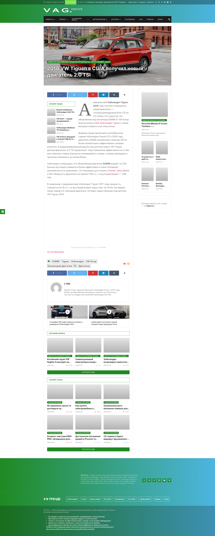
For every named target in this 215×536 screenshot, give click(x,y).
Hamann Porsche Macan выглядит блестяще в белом (147, 185)
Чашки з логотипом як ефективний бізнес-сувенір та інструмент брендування (79, 521)
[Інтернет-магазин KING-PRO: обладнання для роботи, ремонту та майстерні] (60, 422)
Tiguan (65, 261)
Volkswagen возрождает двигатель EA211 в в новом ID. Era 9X (116, 360)
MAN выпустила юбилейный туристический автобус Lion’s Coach (162, 158)
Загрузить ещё (88, 372)
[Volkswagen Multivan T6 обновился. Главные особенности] (51, 130)
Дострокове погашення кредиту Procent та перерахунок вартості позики (87, 438)
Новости (54, 28)
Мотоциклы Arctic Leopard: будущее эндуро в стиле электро (72, 519)
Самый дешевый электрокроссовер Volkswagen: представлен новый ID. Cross (87, 360)
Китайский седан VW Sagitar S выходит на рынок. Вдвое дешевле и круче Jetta (60, 360)
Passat (112, 170)
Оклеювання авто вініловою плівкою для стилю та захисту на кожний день (116, 407)
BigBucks (150, 206)
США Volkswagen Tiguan (107, 123)
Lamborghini (134, 499)
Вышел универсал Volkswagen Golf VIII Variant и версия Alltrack (65, 111)
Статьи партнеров (54, 402)
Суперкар (108, 499)
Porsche (96, 499)
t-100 (67, 283)
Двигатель (84, 266)
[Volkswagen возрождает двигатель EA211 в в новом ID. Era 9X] (117, 345)
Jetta (119, 170)
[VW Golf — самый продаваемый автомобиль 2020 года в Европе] (51, 121)
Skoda (164, 499)
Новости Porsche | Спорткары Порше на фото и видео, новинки (154, 120)
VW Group (91, 261)
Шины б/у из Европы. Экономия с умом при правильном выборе (74, 523)
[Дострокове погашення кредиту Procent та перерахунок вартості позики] (88, 422)
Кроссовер (84, 499)
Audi (73, 499)
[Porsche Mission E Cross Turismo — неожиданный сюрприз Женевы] (155, 104)
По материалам (55, 252)
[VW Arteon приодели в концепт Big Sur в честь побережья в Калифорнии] (51, 139)
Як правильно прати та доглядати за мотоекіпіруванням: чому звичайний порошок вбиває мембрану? (59, 407)
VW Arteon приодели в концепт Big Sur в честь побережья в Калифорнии (65, 138)
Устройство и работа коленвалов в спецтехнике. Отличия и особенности (148, 158)
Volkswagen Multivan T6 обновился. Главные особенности (65, 129)
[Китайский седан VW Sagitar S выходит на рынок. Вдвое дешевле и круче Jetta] (60, 345)
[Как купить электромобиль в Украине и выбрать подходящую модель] (88, 391)
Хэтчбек (121, 499)
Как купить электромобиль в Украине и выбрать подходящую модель (86, 407)
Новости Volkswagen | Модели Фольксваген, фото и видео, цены (82, 28)
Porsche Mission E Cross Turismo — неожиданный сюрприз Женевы (154, 125)
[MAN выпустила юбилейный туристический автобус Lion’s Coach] (162, 147)
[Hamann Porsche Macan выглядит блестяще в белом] (148, 174)
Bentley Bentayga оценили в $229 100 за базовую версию (161, 185)
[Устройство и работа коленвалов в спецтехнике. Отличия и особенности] (148, 147)
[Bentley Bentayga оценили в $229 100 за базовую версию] (162, 174)
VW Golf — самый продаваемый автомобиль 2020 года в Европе (64, 120)
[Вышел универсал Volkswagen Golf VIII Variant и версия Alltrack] (51, 112)
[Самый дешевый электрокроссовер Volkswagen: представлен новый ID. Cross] (88, 345)
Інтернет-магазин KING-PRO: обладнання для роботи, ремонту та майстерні (59, 438)
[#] (156, 2)
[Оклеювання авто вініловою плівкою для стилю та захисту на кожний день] (117, 391)
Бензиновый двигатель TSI (62, 266)
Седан (146, 499)
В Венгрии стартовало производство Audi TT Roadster (102, 2)
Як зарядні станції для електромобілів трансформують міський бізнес (76, 517)
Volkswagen (77, 261)
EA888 (55, 261)
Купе (156, 499)
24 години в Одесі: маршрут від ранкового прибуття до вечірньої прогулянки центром (116, 438)
